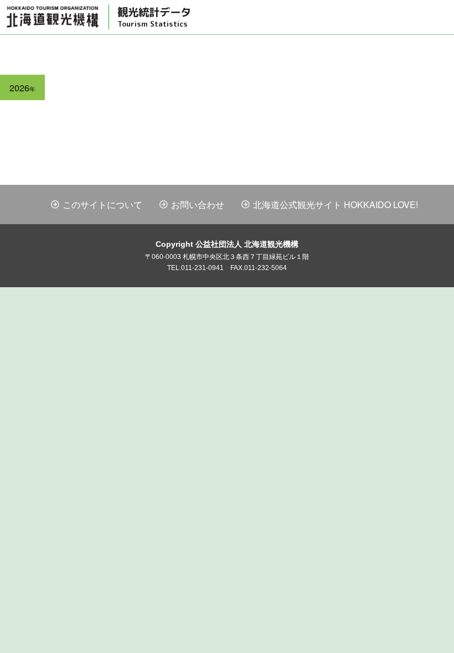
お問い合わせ (197, 204)
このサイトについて (102, 204)
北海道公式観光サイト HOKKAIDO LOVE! (335, 204)
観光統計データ (154, 16)
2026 (22, 87)
